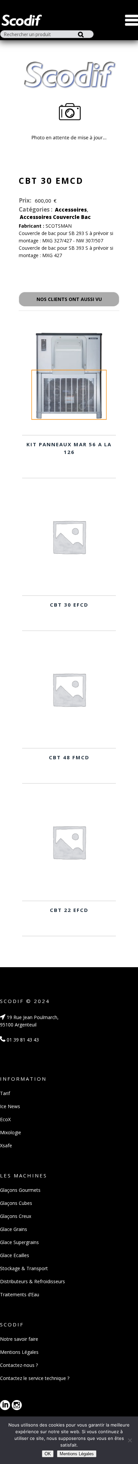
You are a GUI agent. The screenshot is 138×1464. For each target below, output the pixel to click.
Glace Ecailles (14, 1255)
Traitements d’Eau (19, 1294)
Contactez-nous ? (19, 1365)
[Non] (129, 1440)
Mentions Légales (19, 1352)
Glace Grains (13, 1229)
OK (48, 1453)
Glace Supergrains (19, 1242)
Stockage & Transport (24, 1268)
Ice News (10, 1106)
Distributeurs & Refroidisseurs (32, 1281)
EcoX (5, 1119)
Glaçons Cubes (16, 1203)
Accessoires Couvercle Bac (55, 217)
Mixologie (10, 1132)
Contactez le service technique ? (34, 1378)
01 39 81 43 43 (22, 1039)
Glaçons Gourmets (20, 1190)
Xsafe (6, 1145)
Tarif (5, 1093)
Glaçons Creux (15, 1216)
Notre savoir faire (19, 1339)
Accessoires (71, 209)
